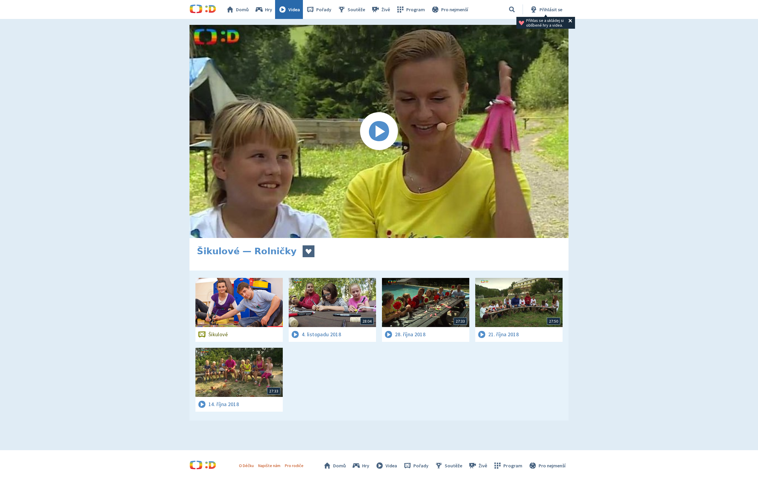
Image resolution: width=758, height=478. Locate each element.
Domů (242, 9)
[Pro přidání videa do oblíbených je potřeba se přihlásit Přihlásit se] (308, 251)
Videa (294, 9)
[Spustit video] (379, 131)
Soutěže (356, 9)
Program (415, 9)
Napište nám (269, 465)
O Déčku (246, 465)
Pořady (323, 9)
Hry (268, 9)
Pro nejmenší (454, 9)
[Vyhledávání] (512, 9)
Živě (385, 9)
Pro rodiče (294, 465)
